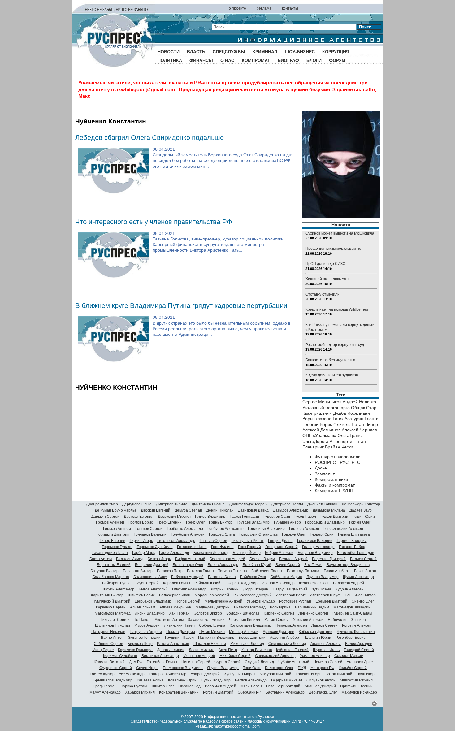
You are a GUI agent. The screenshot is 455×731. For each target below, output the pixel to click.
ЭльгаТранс (350, 435)
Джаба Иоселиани (351, 413)
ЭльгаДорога (315, 441)
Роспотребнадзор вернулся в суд (335, 345)
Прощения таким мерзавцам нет (334, 248)
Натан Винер (365, 424)
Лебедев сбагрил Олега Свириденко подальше (149, 137)
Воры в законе (317, 418)
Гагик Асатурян (348, 418)
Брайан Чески (339, 446)
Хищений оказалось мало (328, 279)
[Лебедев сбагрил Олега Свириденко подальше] (114, 193)
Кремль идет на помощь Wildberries (337, 309)
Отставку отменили (323, 294)
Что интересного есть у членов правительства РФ (153, 222)
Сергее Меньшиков (321, 401)
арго (345, 407)
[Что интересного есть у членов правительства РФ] (114, 277)
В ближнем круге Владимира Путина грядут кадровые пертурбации (181, 305)
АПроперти (341, 441)
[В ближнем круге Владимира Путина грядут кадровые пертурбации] (114, 361)
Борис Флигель (335, 424)
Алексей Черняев (359, 429)
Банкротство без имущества (330, 360)
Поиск (365, 27)
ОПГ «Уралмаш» (319, 435)
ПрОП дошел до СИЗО (325, 264)
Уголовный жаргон (321, 407)
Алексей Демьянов (321, 429)
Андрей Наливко (359, 401)
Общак (358, 407)
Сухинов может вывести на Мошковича (340, 233)
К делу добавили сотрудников (332, 375)
